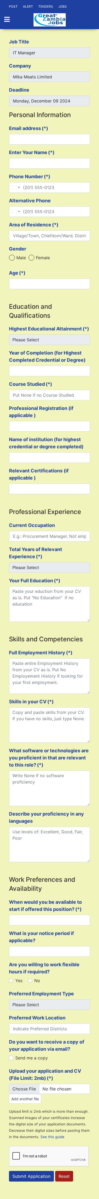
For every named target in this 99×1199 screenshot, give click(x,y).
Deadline (19, 90)
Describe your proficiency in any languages (46, 817)
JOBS (62, 6)
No (37, 980)
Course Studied (30, 384)
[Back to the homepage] (50, 19)
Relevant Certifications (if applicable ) (39, 474)
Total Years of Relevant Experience (35, 553)
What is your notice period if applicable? (41, 936)
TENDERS (45, 6)
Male (21, 257)
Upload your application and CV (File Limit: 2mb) (45, 1074)
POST (13, 6)
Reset (64, 1176)
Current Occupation (32, 525)
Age (17, 273)
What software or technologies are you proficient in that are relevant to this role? (49, 758)
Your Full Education (34, 580)
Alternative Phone (30, 200)
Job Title (19, 41)
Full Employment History (40, 652)
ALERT (28, 6)
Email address (28, 128)
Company (20, 66)
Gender (17, 249)
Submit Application (31, 1176)
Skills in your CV (31, 701)
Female (43, 257)
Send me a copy (31, 1058)
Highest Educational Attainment (49, 329)
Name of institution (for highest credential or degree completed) (46, 443)
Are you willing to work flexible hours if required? (44, 968)
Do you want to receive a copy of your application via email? (46, 1045)
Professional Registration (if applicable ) (41, 411)
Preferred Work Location (37, 1018)
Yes (18, 980)
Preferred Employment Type (41, 993)
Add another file (25, 1099)
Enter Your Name (31, 152)
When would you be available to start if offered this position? (45, 905)
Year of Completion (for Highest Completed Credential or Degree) (47, 356)
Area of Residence (33, 224)
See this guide (52, 1137)
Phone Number (29, 176)
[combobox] (15, 187)
